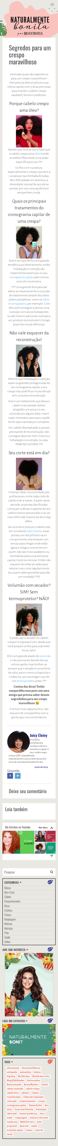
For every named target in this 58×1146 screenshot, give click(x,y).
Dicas (7, 906)
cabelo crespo (33, 1089)
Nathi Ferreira (27, 1122)
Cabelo (7, 897)
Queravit (24, 1126)
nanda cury (12, 1122)
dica (47, 1105)
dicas (9, 1109)
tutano (29, 1130)
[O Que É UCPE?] (18, 842)
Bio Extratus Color (41, 1076)
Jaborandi (12, 1114)
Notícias (8, 924)
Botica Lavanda (14, 1085)
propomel (12, 1126)
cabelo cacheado (15, 1089)
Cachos (35, 1093)
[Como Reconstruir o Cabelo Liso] (45, 836)
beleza (37, 1072)
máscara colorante (39, 1118)
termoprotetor (26, 680)
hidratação (41, 1109)
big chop (11, 1076)
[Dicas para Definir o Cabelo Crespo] (45, 848)
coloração (12, 1101)
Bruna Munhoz (31, 1085)
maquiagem (21, 1118)
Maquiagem (10, 919)
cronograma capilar (21, 277)
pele (39, 1122)
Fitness (7, 915)
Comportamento (12, 901)
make (9, 1118)
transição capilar (15, 1130)
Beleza (7, 888)
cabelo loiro (13, 1093)
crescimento (34, 531)
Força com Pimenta (24, 1109)
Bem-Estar (9, 892)
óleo (37, 153)
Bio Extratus (24, 1076)
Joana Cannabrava (28, 1114)
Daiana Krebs (35, 1105)
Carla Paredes (14, 1097)
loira (42, 1114)
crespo (41, 1101)
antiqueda (12, 1072)
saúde (34, 1126)
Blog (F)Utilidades (15, 1080)
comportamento (27, 1101)
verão (10, 1134)
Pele (6, 933)
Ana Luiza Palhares (31, 1068)
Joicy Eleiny (38, 735)
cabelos (25, 1093)
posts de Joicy (41, 767)
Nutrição (8, 928)
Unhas (7, 942)
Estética (8, 910)
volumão (45, 656)
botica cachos (33, 1080)
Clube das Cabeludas (33, 1097)
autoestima (25, 1072)
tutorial (39, 1130)
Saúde (7, 937)
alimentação (13, 1068)
